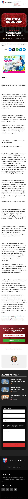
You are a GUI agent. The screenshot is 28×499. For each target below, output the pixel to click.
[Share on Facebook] (10, 49)
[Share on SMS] (17, 49)
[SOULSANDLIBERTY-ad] (14, 64)
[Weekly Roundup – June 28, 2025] (5, 397)
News (6, 44)
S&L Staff (15, 399)
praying (13, 316)
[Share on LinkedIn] (24, 49)
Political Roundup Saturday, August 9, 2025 (18, 388)
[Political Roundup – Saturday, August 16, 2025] (5, 381)
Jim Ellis (8, 38)
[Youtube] (15, 489)
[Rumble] (7, 489)
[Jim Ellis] (4, 39)
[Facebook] (3, 489)
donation (9, 320)
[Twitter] (11, 489)
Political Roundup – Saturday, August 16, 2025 (18, 380)
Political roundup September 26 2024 (14, 349)
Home (2, 44)
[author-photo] (11, 384)
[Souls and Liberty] (14, 460)
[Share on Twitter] (13, 49)
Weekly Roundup (14, 30)
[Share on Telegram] (20, 49)
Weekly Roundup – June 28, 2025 (18, 396)
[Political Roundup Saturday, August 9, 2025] (5, 389)
